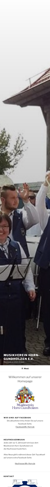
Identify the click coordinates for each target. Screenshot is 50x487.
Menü (26, 368)
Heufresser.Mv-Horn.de (25, 463)
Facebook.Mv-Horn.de (25, 427)
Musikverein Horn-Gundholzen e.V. (22, 357)
